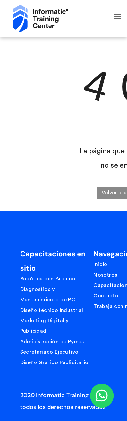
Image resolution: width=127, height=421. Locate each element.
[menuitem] (55, 279)
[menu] (117, 16)
